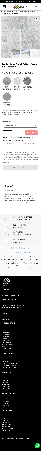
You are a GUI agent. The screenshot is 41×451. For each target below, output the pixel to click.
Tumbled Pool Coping (9, 367)
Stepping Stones (7, 344)
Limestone (5, 336)
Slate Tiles (5, 346)
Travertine (5, 331)
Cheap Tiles (6, 426)
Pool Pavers (6, 361)
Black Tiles (5, 382)
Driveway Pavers (7, 428)
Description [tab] (8, 179)
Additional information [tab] (25, 179)
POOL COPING (7, 354)
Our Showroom (7, 424)
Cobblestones (6, 342)
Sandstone (5, 334)
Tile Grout (5, 432)
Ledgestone (6, 403)
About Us (5, 420)
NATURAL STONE (8, 323)
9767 (9, 319)
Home (3, 11)
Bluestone (5, 332)
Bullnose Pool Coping (9, 365)
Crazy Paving (6, 340)
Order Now (31, 133)
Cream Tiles (6, 388)
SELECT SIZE (7, 121)
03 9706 (5, 319)
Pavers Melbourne (22, 438)
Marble (8, 11)
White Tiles (6, 384)
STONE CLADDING (9, 393)
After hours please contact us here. (20, 268)
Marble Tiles (6, 430)
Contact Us (5, 422)
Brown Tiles (6, 386)
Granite (4, 338)
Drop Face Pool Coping (9, 363)
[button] (4, 6)
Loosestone (6, 405)
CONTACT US (7, 313)
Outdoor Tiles (6, 348)
